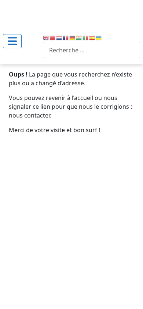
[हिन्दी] (79, 37)
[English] (46, 37)
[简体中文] (53, 37)
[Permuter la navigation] (12, 41)
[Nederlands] (59, 37)
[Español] (92, 37)
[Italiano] (85, 37)
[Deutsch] (72, 37)
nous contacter (29, 115)
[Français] (66, 37)
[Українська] (99, 37)
